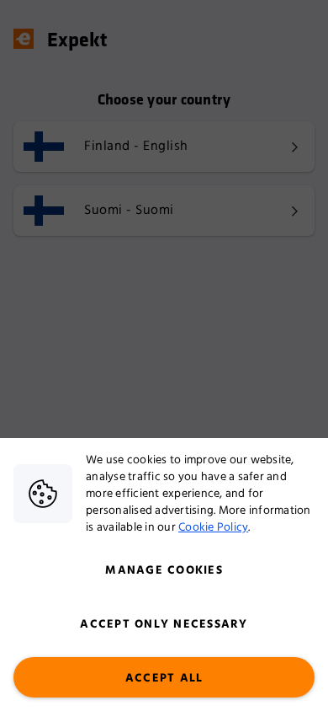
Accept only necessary (163, 624)
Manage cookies (164, 570)
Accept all (164, 678)
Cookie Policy (213, 527)
